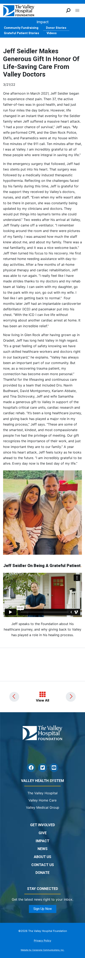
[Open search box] (68, 10)
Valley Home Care (42, 800)
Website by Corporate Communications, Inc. (42, 950)
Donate (42, 872)
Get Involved (42, 825)
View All (42, 700)
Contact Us (42, 865)
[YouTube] (54, 767)
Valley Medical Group (42, 807)
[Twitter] (42, 767)
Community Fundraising (21, 28)
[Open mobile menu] (77, 10)
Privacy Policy (42, 940)
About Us (42, 856)
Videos (52, 33)
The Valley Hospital (42, 793)
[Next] (71, 697)
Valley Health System (42, 780)
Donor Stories (56, 28)
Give (43, 833)
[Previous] (14, 697)
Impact (42, 22)
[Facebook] (31, 767)
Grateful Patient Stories (21, 33)
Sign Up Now (42, 908)
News (42, 848)
